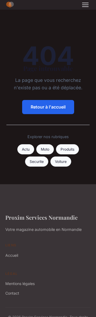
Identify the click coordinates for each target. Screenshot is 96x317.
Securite (37, 161)
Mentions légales (20, 283)
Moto (45, 149)
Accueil (11, 255)
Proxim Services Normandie (41, 217)
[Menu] (85, 5)
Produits (67, 149)
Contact (12, 293)
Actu (26, 149)
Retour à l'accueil (48, 107)
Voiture (61, 161)
